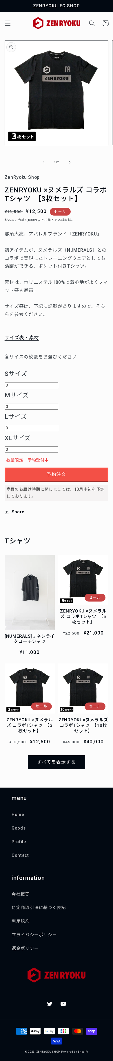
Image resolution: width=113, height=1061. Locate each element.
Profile (19, 841)
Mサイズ (17, 395)
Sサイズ (16, 373)
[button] (7, 23)
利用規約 (21, 921)
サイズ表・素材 (22, 338)
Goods (18, 828)
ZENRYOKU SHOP (48, 1051)
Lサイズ (16, 416)
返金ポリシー (25, 948)
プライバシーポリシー (34, 934)
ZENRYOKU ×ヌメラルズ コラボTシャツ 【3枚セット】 (29, 725)
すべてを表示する (56, 762)
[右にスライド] (69, 162)
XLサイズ (18, 438)
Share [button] (18, 511)
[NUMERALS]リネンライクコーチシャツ (30, 639)
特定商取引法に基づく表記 (39, 907)
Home (18, 814)
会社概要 (21, 894)
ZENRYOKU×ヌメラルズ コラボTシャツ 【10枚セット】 (83, 725)
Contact (20, 855)
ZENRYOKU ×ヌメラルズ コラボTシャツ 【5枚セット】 (83, 616)
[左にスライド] (43, 162)
